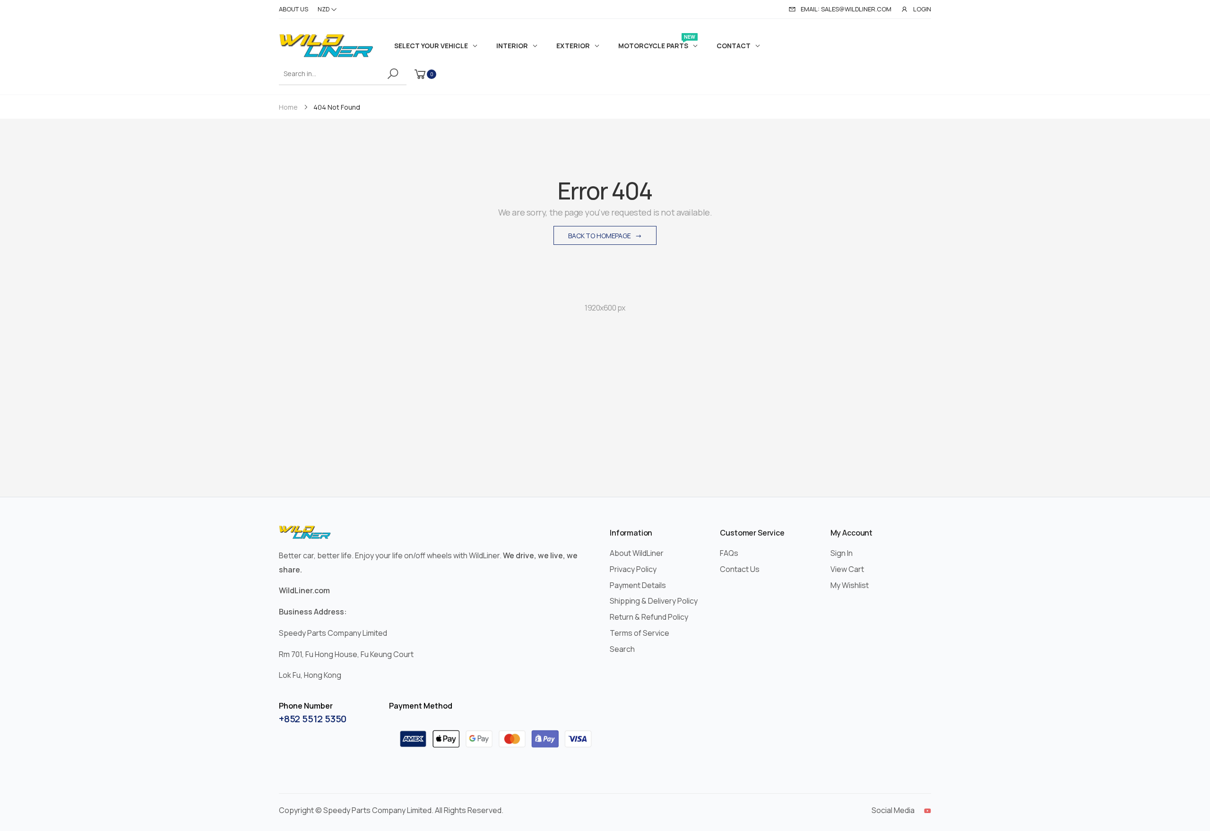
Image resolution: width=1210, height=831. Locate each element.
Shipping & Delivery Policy (654, 601)
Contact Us (740, 569)
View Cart (847, 569)
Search (622, 649)
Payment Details (638, 585)
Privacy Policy (633, 569)
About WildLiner (637, 553)
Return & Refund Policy (649, 617)
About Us (293, 9)
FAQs (729, 553)
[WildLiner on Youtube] (927, 810)
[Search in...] (394, 73)
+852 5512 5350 (312, 718)
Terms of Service (639, 633)
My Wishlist (849, 585)
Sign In (841, 553)
